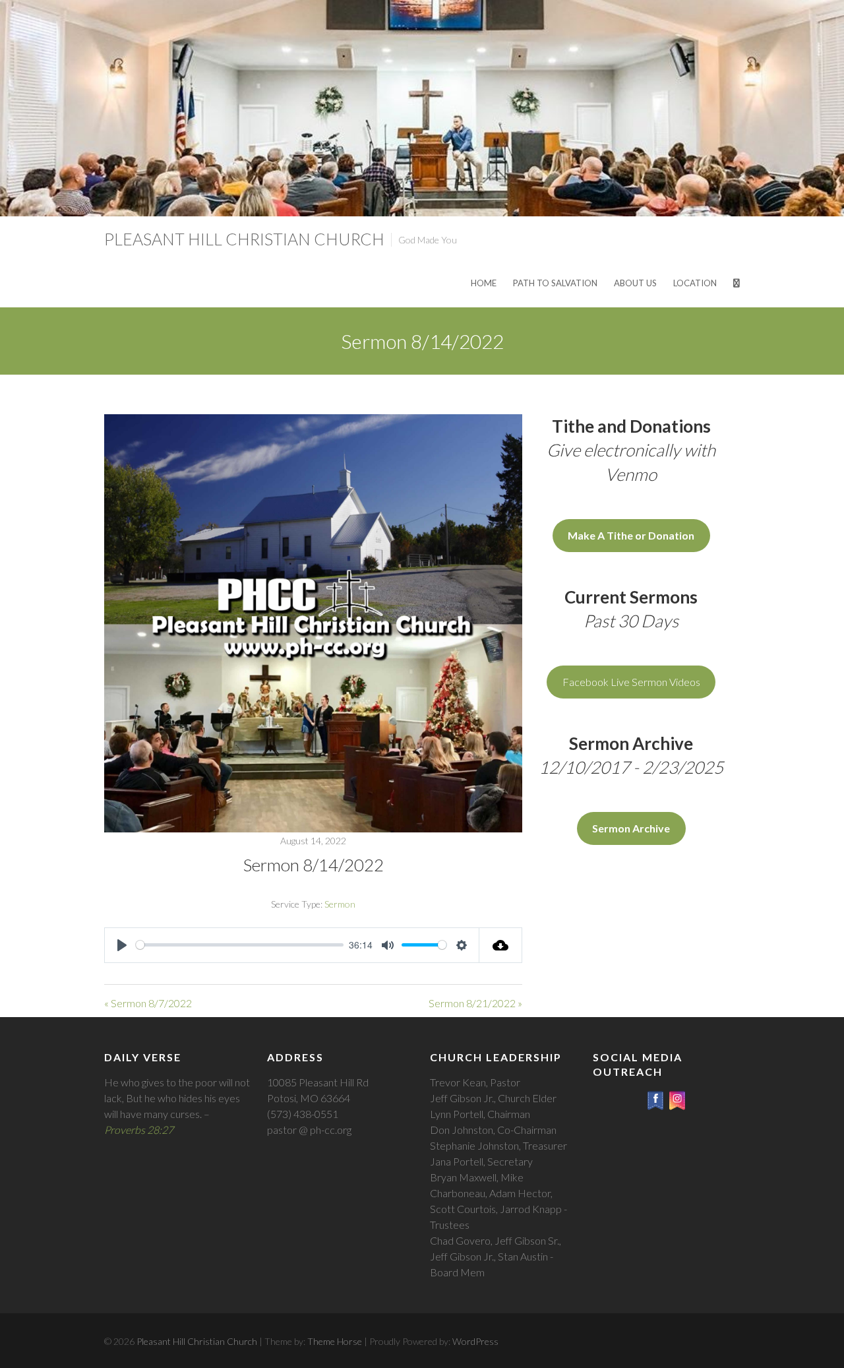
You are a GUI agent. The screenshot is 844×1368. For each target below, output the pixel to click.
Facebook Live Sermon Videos (631, 681)
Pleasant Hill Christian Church (244, 239)
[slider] (240, 945)
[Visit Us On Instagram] (677, 1097)
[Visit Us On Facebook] (655, 1097)
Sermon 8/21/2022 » (475, 1003)
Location (695, 283)
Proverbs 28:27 (138, 1129)
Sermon (339, 904)
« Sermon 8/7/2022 (148, 1003)
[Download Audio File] (500, 945)
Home (484, 283)
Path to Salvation (555, 283)
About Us (635, 283)
